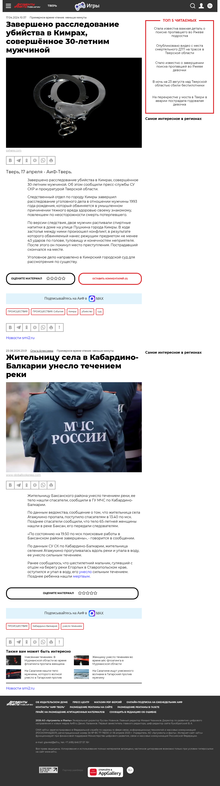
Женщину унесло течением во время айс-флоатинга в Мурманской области (112, 660)
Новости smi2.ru (20, 338)
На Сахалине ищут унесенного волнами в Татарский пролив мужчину (113, 674)
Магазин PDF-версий (108, 702)
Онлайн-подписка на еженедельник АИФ (154, 702)
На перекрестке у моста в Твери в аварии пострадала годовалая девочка (179, 100)
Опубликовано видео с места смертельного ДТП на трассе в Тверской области (179, 49)
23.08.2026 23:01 (16, 350)
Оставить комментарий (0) (110, 278)
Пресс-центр (81, 702)
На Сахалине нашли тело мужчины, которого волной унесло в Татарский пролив (43, 674)
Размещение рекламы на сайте (91, 707)
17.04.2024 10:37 (16, 17)
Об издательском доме (52, 702)
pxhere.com (13, 150)
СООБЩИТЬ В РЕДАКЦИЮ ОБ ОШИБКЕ (133, 712)
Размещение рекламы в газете (138, 707)
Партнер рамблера (73, 770)
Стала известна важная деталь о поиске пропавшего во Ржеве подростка (179, 32)
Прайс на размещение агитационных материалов (70, 712)
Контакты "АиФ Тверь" (50, 707)
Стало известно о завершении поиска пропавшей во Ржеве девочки (179, 66)
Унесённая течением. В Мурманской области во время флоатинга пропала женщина (45, 660)
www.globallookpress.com (23, 475)
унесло (85, 572)
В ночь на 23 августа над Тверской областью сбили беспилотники (180, 83)
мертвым (81, 576)
